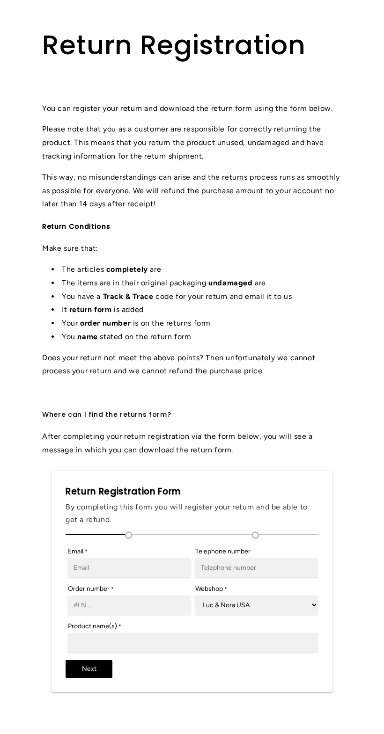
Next (89, 669)
